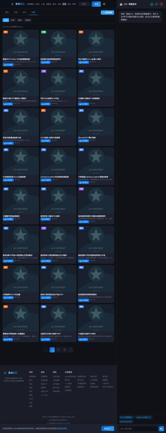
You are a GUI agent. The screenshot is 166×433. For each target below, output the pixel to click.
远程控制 (44, 380)
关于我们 (56, 384)
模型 (7, 12)
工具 (43, 4)
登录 (96, 4)
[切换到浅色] (104, 4)
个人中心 (44, 395)
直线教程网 (81, 376)
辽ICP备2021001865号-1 (58, 420)
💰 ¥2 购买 (8, 104)
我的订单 (44, 391)
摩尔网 (67, 380)
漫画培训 (80, 387)
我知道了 (107, 428)
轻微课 (67, 387)
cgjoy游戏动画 (70, 376)
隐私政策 (56, 391)
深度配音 (68, 390)
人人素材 (68, 383)
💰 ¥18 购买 (83, 62)
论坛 (69, 4)
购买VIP (44, 384)
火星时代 (106, 383)
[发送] (161, 428)
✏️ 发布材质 (107, 12)
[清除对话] (156, 4)
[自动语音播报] (152, 4)
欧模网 (105, 380)
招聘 (30, 395)
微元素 (105, 376)
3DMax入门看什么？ (143, 417)
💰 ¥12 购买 (8, 65)
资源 (64, 4)
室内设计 (80, 380)
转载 (16, 12)
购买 (74, 4)
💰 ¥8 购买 (45, 62)
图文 (54, 4)
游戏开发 (93, 376)
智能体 (48, 4)
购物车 (43, 388)
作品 (59, 4)
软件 (24, 12)
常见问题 (56, 376)
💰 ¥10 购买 (83, 300)
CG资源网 (94, 380)
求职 (30, 406)
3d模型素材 (81, 383)
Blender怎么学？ (126, 422)
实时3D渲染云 (108, 387)
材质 (33, 12)
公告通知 (56, 380)
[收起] (161, 4)
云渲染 (92, 383)
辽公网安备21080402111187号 (58, 423)
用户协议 (56, 388)
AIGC (37, 4)
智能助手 (44, 376)
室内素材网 (94, 387)
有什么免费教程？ (126, 417)
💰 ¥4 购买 (8, 340)
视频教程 (30, 4)
